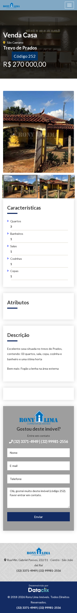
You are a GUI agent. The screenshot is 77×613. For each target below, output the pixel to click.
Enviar (38, 517)
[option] (38, 132)
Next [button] (62, 137)
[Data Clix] (38, 588)
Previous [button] (15, 137)
